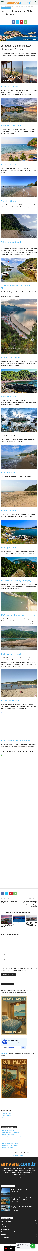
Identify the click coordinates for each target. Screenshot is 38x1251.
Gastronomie (4, 1234)
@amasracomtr (19, 1155)
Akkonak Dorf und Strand (12, 1136)
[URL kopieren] (29, 22)
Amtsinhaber (9, 1139)
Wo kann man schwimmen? (8, 1231)
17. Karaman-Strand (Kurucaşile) (15, 740)
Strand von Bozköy (10, 1132)
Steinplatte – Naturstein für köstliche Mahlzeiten (9, 902)
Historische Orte (5, 1237)
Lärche (8, 1130)
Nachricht (3, 1226)
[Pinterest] (21, 22)
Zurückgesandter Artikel (14, 912)
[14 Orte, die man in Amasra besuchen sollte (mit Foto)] (6, 919)
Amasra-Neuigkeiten (9, 6)
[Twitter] (17, 22)
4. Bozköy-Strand (8, 201)
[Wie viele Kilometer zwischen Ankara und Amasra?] (19, 918)
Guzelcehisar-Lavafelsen (12, 1141)
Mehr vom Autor (26, 912)
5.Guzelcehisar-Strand (11, 242)
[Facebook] (13, 22)
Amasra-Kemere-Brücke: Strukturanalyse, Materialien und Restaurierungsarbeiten (31, 923)
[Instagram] (20, 1178)
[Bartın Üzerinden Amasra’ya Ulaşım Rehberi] (5, 1208)
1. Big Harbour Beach (10, 86)
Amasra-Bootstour (6, 1115)
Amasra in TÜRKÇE (7, 1113)
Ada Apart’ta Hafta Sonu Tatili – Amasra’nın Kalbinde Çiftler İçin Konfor (24, 1198)
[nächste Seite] (20, 930)
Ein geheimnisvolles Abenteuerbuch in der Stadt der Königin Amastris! (29, 904)
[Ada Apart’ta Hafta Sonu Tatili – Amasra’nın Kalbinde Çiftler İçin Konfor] (5, 1200)
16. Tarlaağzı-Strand (10, 700)
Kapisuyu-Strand (10, 1145)
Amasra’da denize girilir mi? (19, 1189)
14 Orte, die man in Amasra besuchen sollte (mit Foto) (6, 925)
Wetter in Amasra (6, 1117)
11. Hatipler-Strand (9, 510)
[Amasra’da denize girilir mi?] (5, 1191)
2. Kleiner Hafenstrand (11, 125)
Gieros (7, 1147)
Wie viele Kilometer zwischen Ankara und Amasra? (18, 923)
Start (2, 6)
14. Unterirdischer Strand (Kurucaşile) (18, 615)
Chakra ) (8, 1134)
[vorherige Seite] (18, 930)
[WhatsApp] (25, 22)
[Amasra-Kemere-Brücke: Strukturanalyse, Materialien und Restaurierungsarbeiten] (31, 918)
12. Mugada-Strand (9, 547)
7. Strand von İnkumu (11, 357)
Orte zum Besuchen (6, 1229)
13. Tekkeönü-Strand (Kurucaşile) (16, 580)
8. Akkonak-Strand (9, 396)
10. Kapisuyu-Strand (10, 472)
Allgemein (3, 1224)
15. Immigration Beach (11, 654)
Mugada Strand (10, 1143)
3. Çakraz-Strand (8, 164)
